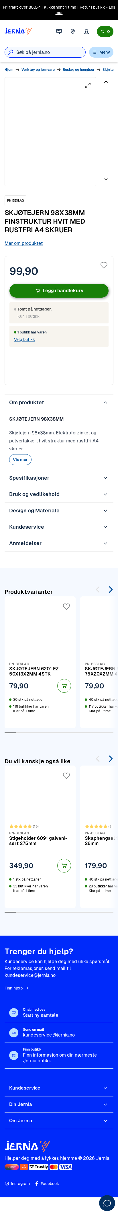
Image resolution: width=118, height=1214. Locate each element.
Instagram (20, 1183)
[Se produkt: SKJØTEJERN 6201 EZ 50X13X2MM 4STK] (40, 662)
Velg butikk (24, 339)
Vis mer (20, 459)
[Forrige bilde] (106, 84)
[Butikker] (73, 31)
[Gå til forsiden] (18, 31)
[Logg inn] (86, 31)
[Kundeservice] (59, 31)
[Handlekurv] (105, 31)
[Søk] (10, 52)
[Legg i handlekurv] (64, 686)
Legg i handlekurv (63, 290)
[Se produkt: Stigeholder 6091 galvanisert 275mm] (40, 837)
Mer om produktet (24, 243)
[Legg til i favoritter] (104, 265)
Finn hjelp (14, 988)
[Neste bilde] (106, 177)
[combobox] (50, 52)
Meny (104, 52)
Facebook (50, 1183)
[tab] (105, 98)
